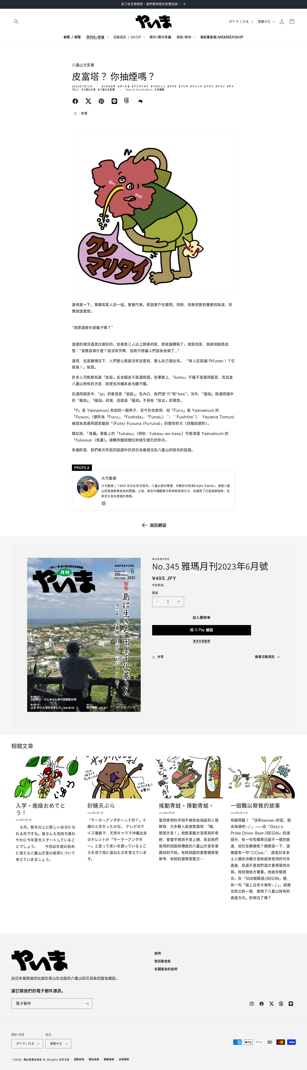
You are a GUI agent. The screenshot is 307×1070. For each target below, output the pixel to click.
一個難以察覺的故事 (255, 805)
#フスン (221, 86)
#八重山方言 (89, 89)
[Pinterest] (101, 101)
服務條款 (109, 1059)
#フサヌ (173, 86)
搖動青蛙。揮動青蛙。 (186, 805)
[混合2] (140, 101)
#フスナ (210, 86)
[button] (16, 22)
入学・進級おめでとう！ (40, 809)
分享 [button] (84, 113)
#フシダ (184, 86)
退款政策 (79, 1059)
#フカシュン (159, 86)
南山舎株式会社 (33, 1059)
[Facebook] (75, 101)
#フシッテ (197, 86)
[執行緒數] (126, 102)
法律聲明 (124, 1059)
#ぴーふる (125, 86)
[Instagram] (103, 503)
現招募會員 (162, 961)
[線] (114, 101)
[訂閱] (87, 1003)
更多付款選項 (201, 641)
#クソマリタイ (141, 86)
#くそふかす (110, 86)
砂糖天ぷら (101, 805)
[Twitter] (88, 101)
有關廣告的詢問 (165, 969)
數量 (155, 592)
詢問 (157, 953)
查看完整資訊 (265, 656)
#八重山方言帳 (107, 89)
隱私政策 (94, 1059)
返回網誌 (158, 525)
